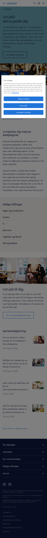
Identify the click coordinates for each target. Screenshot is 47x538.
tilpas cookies (23, 99)
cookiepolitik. (15, 93)
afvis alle (23, 105)
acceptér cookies (24, 112)
